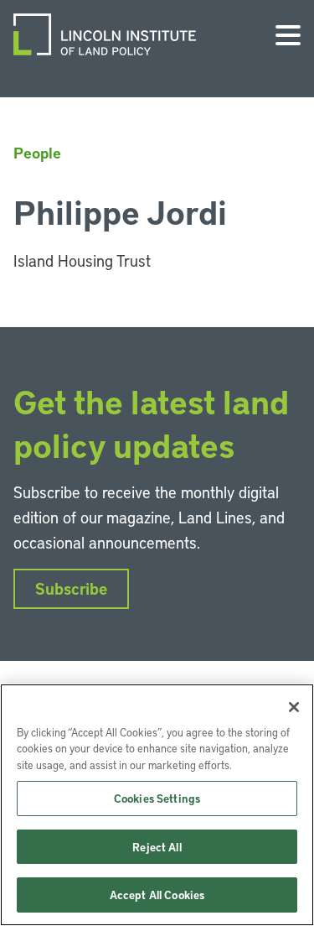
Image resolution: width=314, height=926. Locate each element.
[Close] (293, 707)
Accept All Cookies (157, 894)
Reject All (156, 847)
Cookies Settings (157, 798)
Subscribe (71, 588)
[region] (157, 805)
